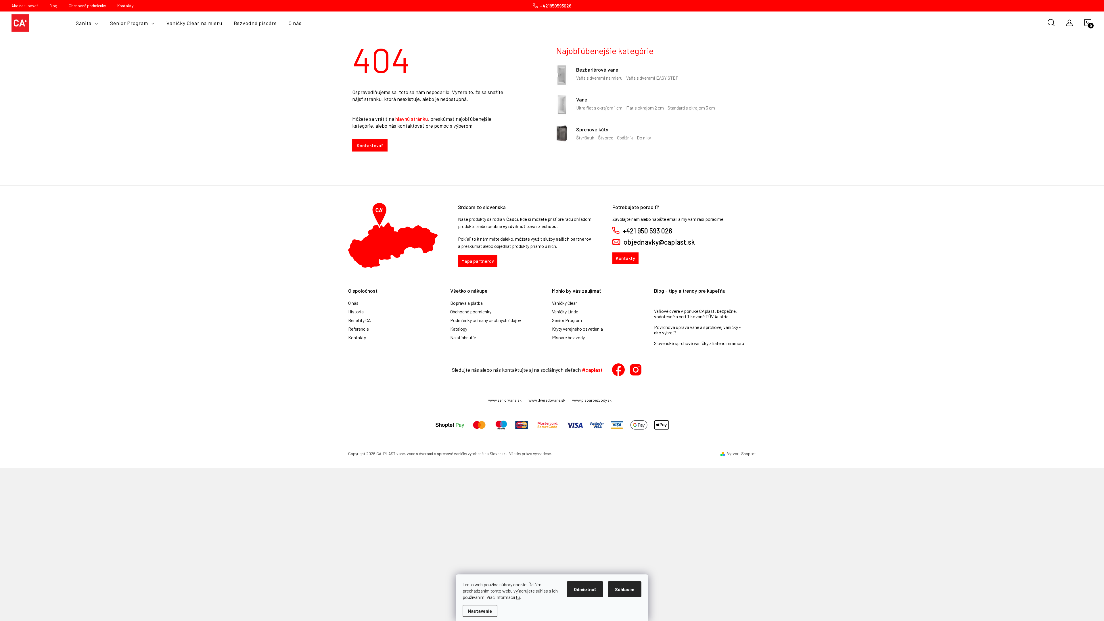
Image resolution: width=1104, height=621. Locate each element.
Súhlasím (624, 589)
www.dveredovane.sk (546, 400)
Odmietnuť (585, 589)
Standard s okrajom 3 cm (691, 107)
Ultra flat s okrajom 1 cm (599, 107)
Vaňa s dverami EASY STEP (652, 77)
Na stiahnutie (463, 337)
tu (518, 597)
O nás (353, 303)
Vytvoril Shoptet (741, 453)
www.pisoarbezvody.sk (592, 400)
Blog (53, 5)
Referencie (358, 328)
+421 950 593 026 (647, 230)
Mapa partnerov (477, 261)
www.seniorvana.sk (505, 400)
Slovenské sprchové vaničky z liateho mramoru (699, 343)
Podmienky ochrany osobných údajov (485, 320)
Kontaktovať (370, 145)
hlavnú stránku (411, 119)
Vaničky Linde (565, 311)
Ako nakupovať (25, 5)
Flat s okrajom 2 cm (645, 107)
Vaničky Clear (564, 303)
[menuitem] (87, 23)
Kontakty (125, 5)
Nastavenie (480, 611)
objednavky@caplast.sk (659, 242)
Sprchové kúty (592, 129)
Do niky (644, 137)
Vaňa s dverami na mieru (599, 77)
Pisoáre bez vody (568, 337)
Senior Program (567, 320)
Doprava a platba (466, 303)
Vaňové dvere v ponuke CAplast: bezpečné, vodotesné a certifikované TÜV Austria (695, 313)
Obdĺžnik (625, 137)
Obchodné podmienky (87, 5)
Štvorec (605, 137)
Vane (581, 99)
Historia (356, 311)
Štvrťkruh (585, 137)
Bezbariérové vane (597, 69)
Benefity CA (359, 320)
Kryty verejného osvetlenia (577, 328)
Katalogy (458, 328)
